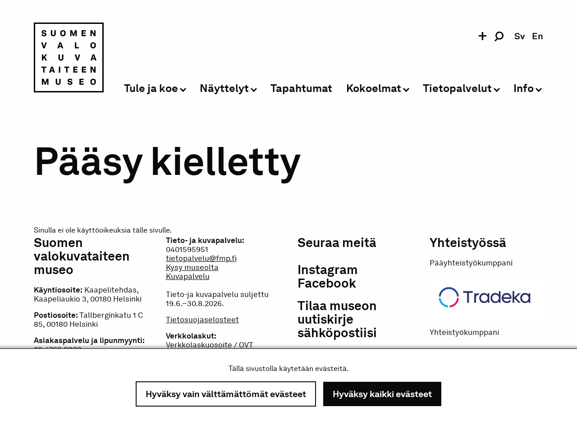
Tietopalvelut (457, 88)
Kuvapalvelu (188, 276)
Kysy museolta (192, 267)
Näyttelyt (224, 88)
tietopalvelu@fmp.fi (201, 258)
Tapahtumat (301, 88)
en (537, 36)
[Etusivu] (69, 59)
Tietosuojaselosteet (202, 319)
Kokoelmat (373, 88)
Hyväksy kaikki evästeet (382, 394)
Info (523, 88)
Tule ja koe (151, 88)
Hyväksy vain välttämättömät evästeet (226, 394)
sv (519, 36)
